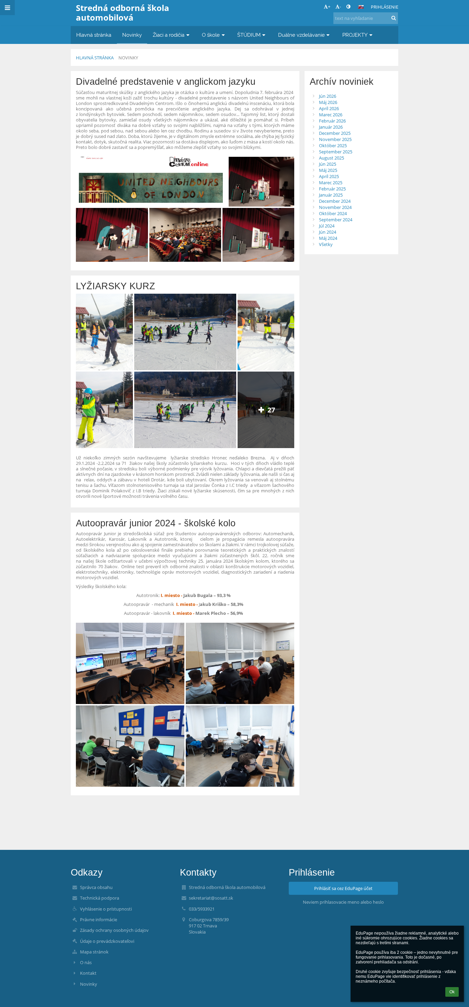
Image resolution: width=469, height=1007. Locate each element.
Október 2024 (333, 213)
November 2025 (335, 139)
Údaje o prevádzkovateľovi (107, 941)
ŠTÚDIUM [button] (249, 35)
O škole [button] (211, 35)
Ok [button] (452, 992)
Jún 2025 (327, 164)
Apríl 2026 (329, 108)
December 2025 (335, 133)
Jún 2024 (327, 232)
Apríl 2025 (329, 176)
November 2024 (335, 207)
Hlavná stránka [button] (93, 35)
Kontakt (88, 973)
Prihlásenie (384, 7)
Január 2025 (331, 195)
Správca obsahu (96, 887)
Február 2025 (332, 189)
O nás (86, 962)
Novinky (128, 58)
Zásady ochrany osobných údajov (114, 930)
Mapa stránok (94, 952)
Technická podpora (99, 898)
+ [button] (329, 6)
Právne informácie (98, 919)
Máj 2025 (328, 170)
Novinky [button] (132, 35)
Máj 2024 (328, 238)
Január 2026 (331, 127)
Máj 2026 (328, 102)
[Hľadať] (394, 18)
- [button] (340, 6)
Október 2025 (333, 145)
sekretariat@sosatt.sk (211, 898)
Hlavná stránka (95, 58)
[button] (348, 6)
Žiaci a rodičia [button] (168, 35)
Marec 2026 (330, 115)
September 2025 (335, 152)
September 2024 (335, 219)
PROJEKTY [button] (355, 35)
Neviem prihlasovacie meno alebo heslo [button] (343, 902)
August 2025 (331, 158)
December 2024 (335, 201)
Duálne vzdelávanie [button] (301, 35)
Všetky (326, 244)
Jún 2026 (327, 96)
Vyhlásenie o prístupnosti (106, 909)
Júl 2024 (326, 226)
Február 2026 (332, 121)
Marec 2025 (330, 182)
